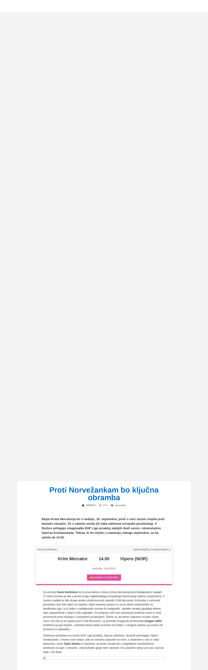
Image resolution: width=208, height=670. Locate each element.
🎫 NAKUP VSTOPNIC (104, 577)
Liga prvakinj (120, 505)
